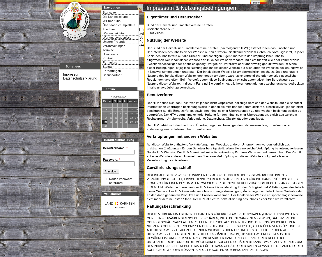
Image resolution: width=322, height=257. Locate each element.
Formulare (110, 62)
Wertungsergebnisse (117, 37)
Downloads (110, 54)
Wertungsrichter (114, 33)
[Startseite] (74, 41)
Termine (108, 50)
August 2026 (120, 96)
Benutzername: (115, 148)
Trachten (109, 29)
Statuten (108, 66)
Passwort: (111, 159)
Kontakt (108, 58)
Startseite (109, 12)
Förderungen (112, 71)
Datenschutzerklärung (80, 78)
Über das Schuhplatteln (119, 25)
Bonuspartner (112, 75)
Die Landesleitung (115, 16)
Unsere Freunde (114, 41)
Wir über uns (111, 21)
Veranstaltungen (114, 46)
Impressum (71, 74)
